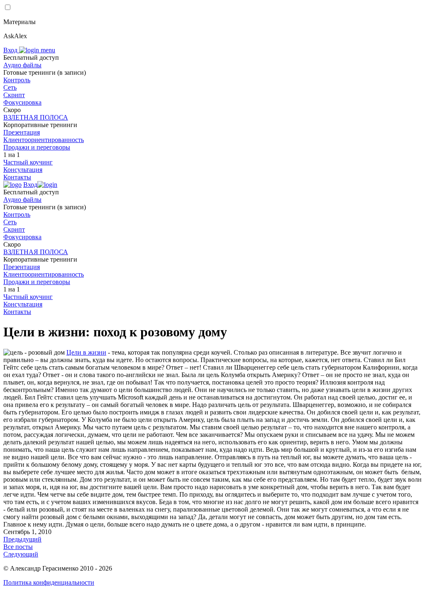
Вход (11, 50)
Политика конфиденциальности (48, 582)
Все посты (18, 546)
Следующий (20, 554)
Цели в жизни (86, 352)
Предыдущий (22, 539)
